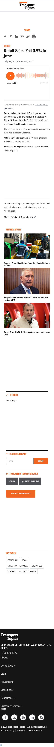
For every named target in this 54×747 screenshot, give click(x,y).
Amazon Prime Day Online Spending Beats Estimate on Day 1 (27, 264)
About (4, 657)
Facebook (5, 717)
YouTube (23, 717)
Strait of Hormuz (18, 565)
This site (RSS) (41, 717)
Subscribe (11, 481)
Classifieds (7, 689)
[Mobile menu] (3, 4)
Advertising (7, 681)
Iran (24, 560)
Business (7, 46)
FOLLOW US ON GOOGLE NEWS (20, 493)
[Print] (33, 37)
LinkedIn (32, 717)
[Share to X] (11, 37)
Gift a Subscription (32, 481)
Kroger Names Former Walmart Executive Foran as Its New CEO (26, 298)
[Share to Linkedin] (16, 37)
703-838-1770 (9, 652)
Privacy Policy (7, 730)
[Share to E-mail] (22, 37)
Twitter (14, 717)
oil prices (37, 565)
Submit (41, 461)
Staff (3, 673)
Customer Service (11, 706)
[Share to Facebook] (5, 37)
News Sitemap (34, 730)
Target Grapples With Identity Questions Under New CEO (27, 333)
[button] (28, 37)
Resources (7, 698)
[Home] (27, 6)
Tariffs (11, 571)
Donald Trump (27, 571)
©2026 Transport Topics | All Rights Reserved (24, 726)
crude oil (13, 560)
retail (33, 217)
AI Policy (21, 730)
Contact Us (7, 665)
